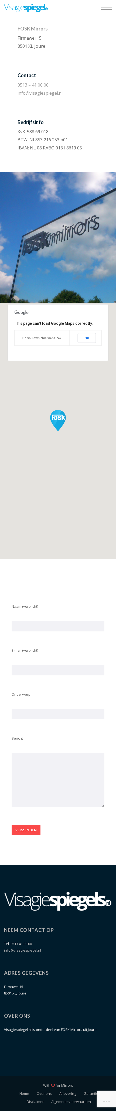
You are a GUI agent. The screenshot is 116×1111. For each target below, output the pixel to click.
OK (86, 338)
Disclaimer (35, 1101)
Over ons (44, 1093)
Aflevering (67, 1093)
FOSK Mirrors (33, 29)
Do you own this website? (42, 338)
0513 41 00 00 (21, 943)
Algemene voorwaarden (71, 1101)
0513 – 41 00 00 (33, 85)
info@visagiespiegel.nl (40, 93)
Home (24, 1093)
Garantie (91, 1093)
